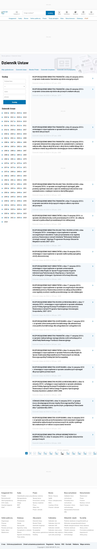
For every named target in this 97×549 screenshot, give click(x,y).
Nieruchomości (70, 18)
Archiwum (83, 523)
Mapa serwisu (85, 544)
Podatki (3, 496)
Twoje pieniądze (53, 18)
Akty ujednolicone (8, 70)
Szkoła (19, 523)
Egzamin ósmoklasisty (23, 534)
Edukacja (80, 18)
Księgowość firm (7, 493)
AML (65, 512)
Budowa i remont (85, 503)
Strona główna (6, 56)
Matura (19, 532)
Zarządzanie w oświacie (24, 530)
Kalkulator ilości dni (54, 523)
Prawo (45, 18)
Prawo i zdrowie (37, 509)
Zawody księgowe (6, 505)
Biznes (26, 18)
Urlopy (19, 503)
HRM (18, 507)
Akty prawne (37, 518)
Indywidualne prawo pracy (25, 496)
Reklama (76, 544)
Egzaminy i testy (22, 528)
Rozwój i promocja (6, 528)
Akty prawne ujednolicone (40, 532)
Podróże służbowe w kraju (72, 521)
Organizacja (5, 521)
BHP (18, 505)
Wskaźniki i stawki (70, 518)
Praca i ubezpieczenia (55, 500)
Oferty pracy (83, 534)
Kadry (20, 18)
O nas (3, 544)
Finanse (82, 500)
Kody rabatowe (84, 525)
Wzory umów (84, 528)
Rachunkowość (6, 498)
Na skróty (83, 518)
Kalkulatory (52, 518)
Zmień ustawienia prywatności (34, 544)
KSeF (86, 18)
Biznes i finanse (53, 496)
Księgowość (12, 18)
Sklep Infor (36, 507)
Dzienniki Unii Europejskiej (66, 70)
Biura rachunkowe (70, 493)
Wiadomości (83, 496)
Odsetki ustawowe (69, 530)
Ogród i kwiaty (84, 505)
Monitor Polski (34, 70)
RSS (62, 544)
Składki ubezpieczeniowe (71, 525)
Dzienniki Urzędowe (48, 70)
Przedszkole (20, 521)
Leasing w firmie (53, 505)
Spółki (50, 498)
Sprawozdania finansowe (71, 509)
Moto (62, 18)
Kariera (57, 544)
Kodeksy (35, 534)
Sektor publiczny (35, 18)
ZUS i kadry (4, 503)
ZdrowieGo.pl (84, 521)
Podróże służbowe (69, 528)
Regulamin (50, 544)
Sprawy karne (37, 498)
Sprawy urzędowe (38, 503)
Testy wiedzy (21, 537)
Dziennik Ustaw (16, 56)
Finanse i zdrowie (53, 507)
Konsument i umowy (39, 500)
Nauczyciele (20, 525)
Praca (34, 505)
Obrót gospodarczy (7, 500)
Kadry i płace (5, 530)
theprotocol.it (84, 532)
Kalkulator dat (52, 521)
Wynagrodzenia (22, 498)
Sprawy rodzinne (38, 496)
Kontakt (68, 544)
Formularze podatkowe (87, 530)
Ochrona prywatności (14, 544)
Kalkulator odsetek (54, 528)
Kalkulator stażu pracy (55, 530)
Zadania (3, 525)
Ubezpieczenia (21, 500)
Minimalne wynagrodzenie (72, 523)
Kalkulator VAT (52, 525)
